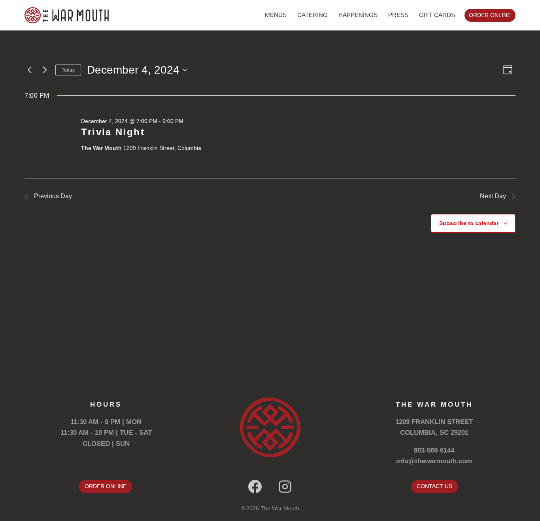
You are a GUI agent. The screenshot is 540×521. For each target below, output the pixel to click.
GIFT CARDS (437, 14)
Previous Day (53, 196)
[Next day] (44, 70)
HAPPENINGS (358, 14)
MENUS (276, 14)
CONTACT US (434, 486)
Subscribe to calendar (468, 223)
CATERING (312, 14)
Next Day (493, 196)
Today (68, 70)
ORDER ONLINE (490, 15)
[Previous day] (29, 70)
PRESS (398, 14)
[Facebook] (255, 486)
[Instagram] (285, 486)
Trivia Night (113, 132)
